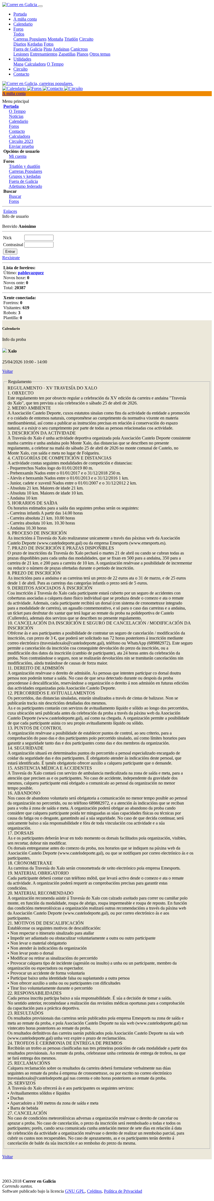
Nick (7, 237)
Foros (14, 126)
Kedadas (35, 44)
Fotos (49, 44)
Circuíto (20, 69)
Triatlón (71, 39)
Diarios (19, 44)
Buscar (15, 196)
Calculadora (35, 64)
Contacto (21, 74)
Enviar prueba (21, 146)
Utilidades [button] (22, 59)
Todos (18, 34)
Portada (20, 14)
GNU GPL (75, 1191)
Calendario (23, 24)
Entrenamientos (43, 54)
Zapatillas (67, 54)
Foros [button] (18, 29)
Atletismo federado (25, 186)
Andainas (61, 49)
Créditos (94, 1191)
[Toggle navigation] (40, 6)
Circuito (86, 39)
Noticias (16, 116)
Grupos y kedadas (25, 176)
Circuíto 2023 (21, 141)
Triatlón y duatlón (24, 166)
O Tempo (55, 64)
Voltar (7, 371)
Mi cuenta (17, 156)
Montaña (55, 39)
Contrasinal (13, 244)
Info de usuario (15, 216)
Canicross (79, 49)
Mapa (18, 64)
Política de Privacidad (123, 1191)
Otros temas (99, 54)
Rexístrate (11, 257)
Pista (47, 49)
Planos (82, 54)
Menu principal (15, 101)
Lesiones (21, 54)
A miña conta (25, 19)
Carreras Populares (30, 39)
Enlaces (10, 211)
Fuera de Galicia (27, 49)
